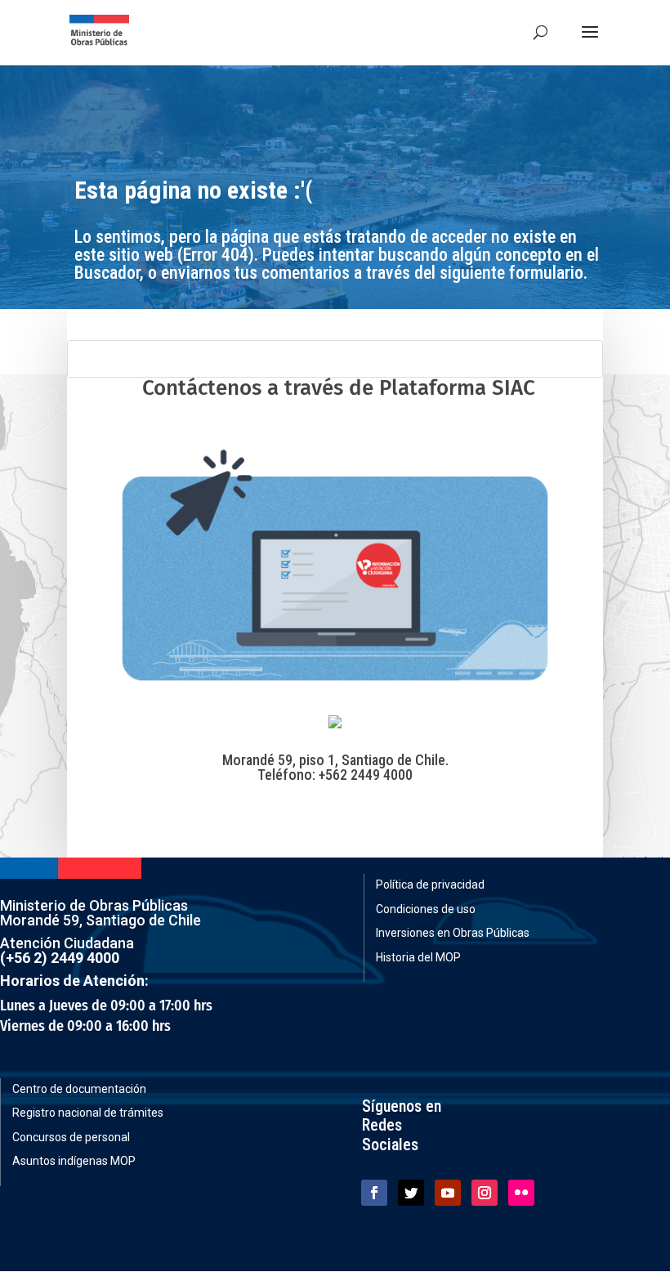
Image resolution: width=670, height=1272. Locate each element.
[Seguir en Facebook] (374, 1193)
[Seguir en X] (411, 1193)
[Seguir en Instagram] (484, 1193)
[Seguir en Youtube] (448, 1193)
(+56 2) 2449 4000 (59, 957)
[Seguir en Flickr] (521, 1193)
